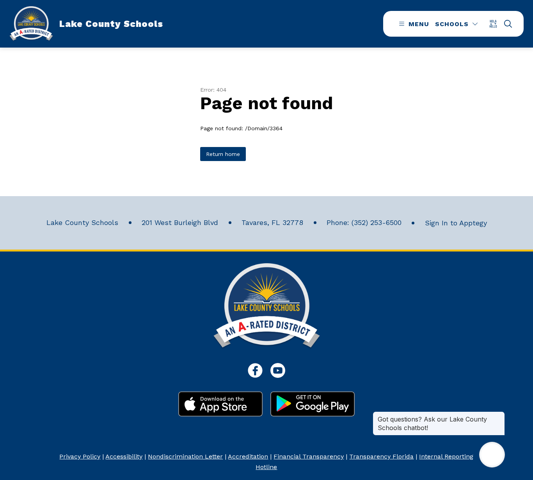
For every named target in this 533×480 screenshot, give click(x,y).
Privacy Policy (79, 456)
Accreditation (248, 456)
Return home (223, 154)
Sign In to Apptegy (456, 223)
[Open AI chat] (492, 455)
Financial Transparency (309, 456)
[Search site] (508, 24)
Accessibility (123, 456)
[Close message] (498, 415)
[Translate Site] (495, 23)
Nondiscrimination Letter (185, 456)
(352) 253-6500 (377, 222)
